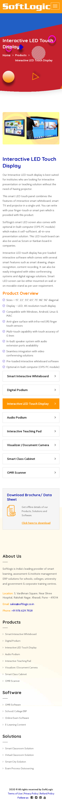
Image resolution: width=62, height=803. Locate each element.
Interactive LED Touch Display (28, 404)
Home (7, 55)
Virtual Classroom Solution (19, 755)
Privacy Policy (31, 793)
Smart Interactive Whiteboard (28, 376)
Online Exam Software (17, 717)
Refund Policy (47, 793)
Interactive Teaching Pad (24, 431)
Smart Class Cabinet (21, 459)
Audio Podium (17, 417)
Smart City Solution (15, 761)
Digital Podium (17, 390)
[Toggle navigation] (55, 6)
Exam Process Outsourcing (19, 768)
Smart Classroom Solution (19, 748)
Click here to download (36, 523)
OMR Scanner (16, 472)
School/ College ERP (16, 711)
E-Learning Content (15, 724)
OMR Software (13, 704)
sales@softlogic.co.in (21, 604)
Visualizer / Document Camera (28, 445)
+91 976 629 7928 (22, 610)
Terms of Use (15, 793)
